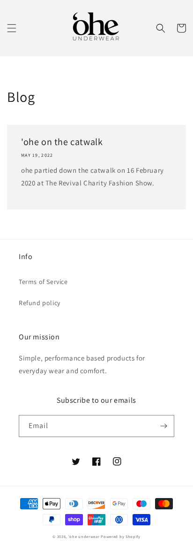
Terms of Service (43, 281)
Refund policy (39, 303)
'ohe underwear (84, 536)
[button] (11, 28)
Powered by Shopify (121, 536)
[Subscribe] (163, 426)
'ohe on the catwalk (62, 142)
